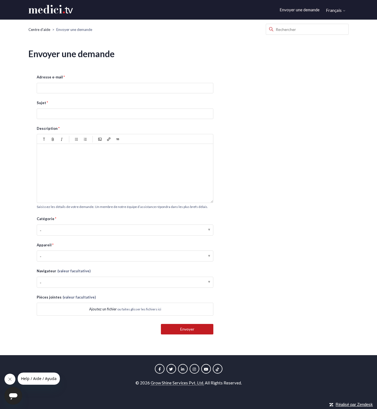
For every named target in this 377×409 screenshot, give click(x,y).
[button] (44, 139)
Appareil (44, 245)
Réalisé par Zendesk (354, 404)
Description (47, 128)
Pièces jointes (66, 297)
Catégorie (45, 219)
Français (334, 10)
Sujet (41, 103)
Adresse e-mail (50, 77)
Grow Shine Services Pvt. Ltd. (177, 382)
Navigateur (64, 271)
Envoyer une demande (300, 9)
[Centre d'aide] (50, 10)
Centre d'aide (39, 29)
